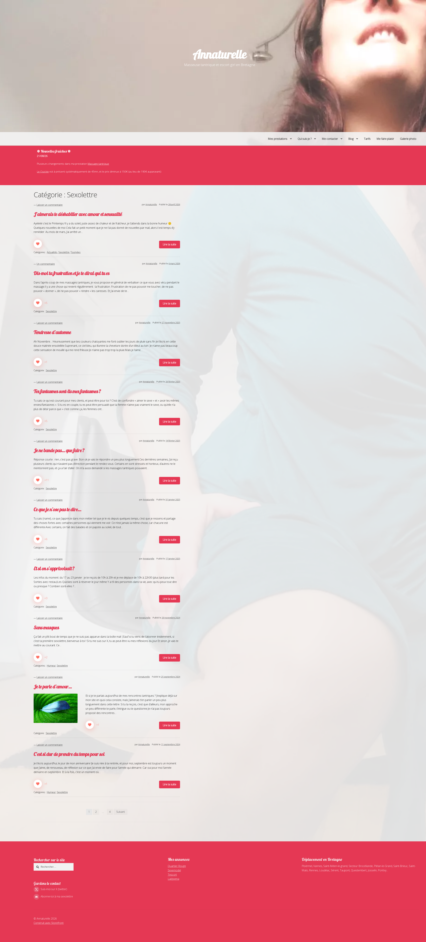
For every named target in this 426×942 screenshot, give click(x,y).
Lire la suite (169, 244)
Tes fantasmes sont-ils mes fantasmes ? (67, 391)
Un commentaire (46, 263)
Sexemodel (174, 870)
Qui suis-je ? (305, 139)
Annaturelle (219, 54)
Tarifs (367, 139)
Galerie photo (408, 139)
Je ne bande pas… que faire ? (59, 450)
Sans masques (46, 627)
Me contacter (330, 139)
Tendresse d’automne (52, 332)
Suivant (120, 812)
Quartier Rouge (177, 866)
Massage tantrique (98, 164)
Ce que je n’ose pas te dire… (57, 509)
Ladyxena (173, 879)
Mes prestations (277, 139)
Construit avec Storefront (49, 923)
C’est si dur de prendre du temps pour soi (69, 754)
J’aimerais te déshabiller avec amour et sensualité (78, 214)
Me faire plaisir (385, 139)
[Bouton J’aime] (38, 244)
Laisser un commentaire (50, 204)
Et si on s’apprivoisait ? (54, 568)
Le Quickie (43, 171)
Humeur (51, 665)
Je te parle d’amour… (53, 686)
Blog (351, 139)
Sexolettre (63, 252)
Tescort (172, 874)
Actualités (52, 252)
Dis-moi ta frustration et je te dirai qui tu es (71, 273)
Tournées (76, 252)
